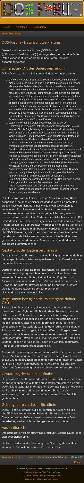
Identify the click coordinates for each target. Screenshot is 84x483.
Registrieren (39, 27)
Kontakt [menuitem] (78, 462)
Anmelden (21, 27)
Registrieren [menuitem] (82, 22)
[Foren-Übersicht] (42, 9)
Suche (7, 27)
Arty (35, 472)
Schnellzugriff (4, 22)
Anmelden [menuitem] (76, 22)
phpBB (32, 469)
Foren (10, 22)
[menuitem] (40, 457)
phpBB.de (55, 476)
